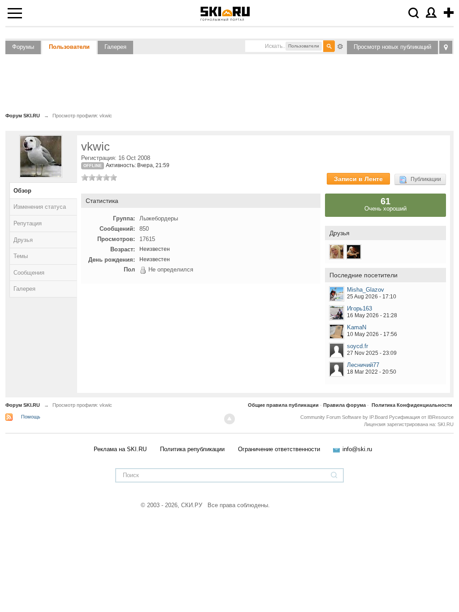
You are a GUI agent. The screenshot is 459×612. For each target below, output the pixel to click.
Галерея (115, 46)
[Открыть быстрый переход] (445, 47)
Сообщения (28, 272)
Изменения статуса (39, 206)
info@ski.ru (357, 449)
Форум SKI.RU (22, 405)
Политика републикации (192, 449)
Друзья (23, 240)
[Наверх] (229, 419)
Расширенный (340, 45)
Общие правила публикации (283, 405)
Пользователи (69, 46)
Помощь (30, 416)
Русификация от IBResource (421, 417)
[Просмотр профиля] (336, 294)
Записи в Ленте (358, 178)
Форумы (23, 46)
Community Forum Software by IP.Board (344, 417)
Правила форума (344, 405)
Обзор (22, 190)
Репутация (27, 223)
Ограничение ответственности (279, 449)
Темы (20, 256)
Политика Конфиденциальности (412, 405)
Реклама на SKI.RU (120, 449)
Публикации (424, 179)
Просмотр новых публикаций (392, 46)
